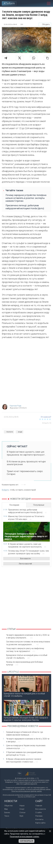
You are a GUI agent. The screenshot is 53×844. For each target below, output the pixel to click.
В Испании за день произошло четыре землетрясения (26, 463)
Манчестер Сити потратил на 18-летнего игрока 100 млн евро (26, 517)
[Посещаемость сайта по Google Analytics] (30, 774)
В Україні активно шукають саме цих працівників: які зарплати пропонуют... (26, 453)
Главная (38, 806)
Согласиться (26, 841)
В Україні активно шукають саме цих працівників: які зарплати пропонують (27, 545)
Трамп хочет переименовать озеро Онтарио (25, 472)
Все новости (25, 559)
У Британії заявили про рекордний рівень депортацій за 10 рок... (24, 753)
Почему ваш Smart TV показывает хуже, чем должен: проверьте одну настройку (28, 552)
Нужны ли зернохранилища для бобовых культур (24, 663)
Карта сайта (40, 823)
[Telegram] (5, 58)
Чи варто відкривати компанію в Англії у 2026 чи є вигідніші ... (27, 740)
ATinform (9, 3)
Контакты (39, 819)
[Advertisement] (26, 372)
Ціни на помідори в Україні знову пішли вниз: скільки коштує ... (26, 746)
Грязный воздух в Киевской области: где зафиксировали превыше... (24, 733)
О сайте (38, 812)
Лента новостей (25, 564)
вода (20, 432)
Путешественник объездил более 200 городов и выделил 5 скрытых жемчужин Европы (26, 719)
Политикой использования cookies (24, 837)
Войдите (5, 490)
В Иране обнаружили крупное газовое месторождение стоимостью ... (23, 760)
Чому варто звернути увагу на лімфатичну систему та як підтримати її (25, 649)
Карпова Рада (15, 406)
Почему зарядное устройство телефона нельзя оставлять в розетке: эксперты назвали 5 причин (26, 198)
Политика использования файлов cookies (26, 791)
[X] (19, 58)
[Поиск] (43, 3)
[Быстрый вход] (37, 3)
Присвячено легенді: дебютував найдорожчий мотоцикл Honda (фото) (25, 207)
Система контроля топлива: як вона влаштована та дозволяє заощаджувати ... (28, 643)
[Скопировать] (47, 58)
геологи (9, 432)
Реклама (38, 816)
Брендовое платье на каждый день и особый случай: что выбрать (26, 656)
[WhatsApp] (33, 58)
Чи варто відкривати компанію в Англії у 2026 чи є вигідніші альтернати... (27, 636)
